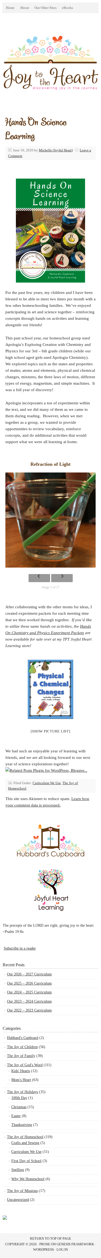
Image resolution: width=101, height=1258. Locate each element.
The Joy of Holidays (22, 1092)
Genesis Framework (75, 1244)
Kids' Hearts (20, 1071)
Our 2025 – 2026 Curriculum (29, 983)
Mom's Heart (21, 1080)
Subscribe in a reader (20, 948)
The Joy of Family (21, 1056)
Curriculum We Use (47, 783)
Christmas (18, 1107)
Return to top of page (50, 1238)
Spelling (17, 1170)
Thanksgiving (21, 1125)
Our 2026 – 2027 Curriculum (29, 974)
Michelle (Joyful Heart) (56, 150)
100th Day (19, 1098)
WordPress (43, 1249)
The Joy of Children (22, 1047)
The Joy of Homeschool (25, 1137)
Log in (62, 1249)
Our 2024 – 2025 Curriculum (29, 992)
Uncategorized (18, 1200)
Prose (44, 1244)
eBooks (66, 9)
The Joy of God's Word (25, 1065)
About (24, 8)
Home (10, 8)
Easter (16, 1116)
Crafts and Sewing (25, 1143)
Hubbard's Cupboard (22, 1038)
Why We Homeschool (27, 1179)
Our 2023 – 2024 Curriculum (29, 1001)
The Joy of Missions (22, 1191)
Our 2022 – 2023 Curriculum (29, 1010)
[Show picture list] (50, 731)
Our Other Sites (44, 9)
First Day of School (26, 1161)
